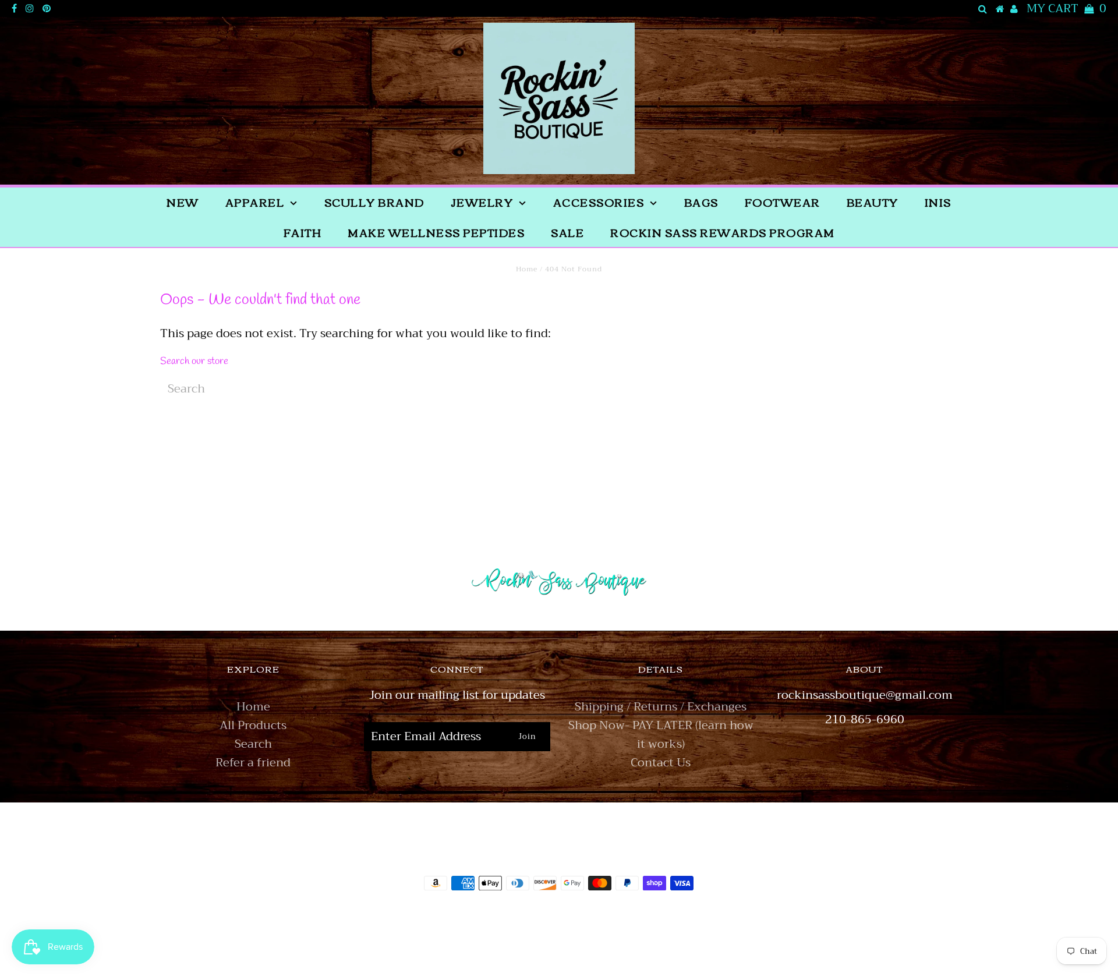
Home (526, 269)
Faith (303, 232)
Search (253, 744)
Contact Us (661, 762)
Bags (701, 202)
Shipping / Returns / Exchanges (660, 706)
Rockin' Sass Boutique (594, 915)
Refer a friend (253, 762)
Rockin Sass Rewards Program (722, 232)
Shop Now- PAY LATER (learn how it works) (660, 734)
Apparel (255, 202)
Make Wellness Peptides (436, 232)
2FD (590, 943)
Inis (938, 202)
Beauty (872, 202)
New (183, 202)
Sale (567, 232)
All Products (253, 725)
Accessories (599, 202)
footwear (782, 202)
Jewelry (482, 202)
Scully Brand (374, 202)
